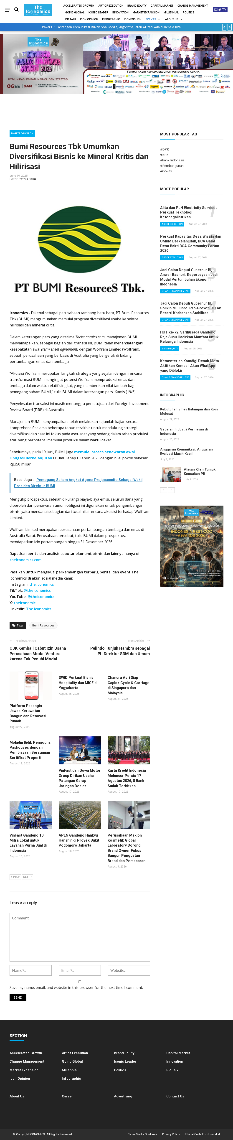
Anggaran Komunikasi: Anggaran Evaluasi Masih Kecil (186, 451)
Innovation (120, 12)
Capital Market (162, 5)
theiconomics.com (25, 559)
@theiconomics (37, 590)
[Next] (171, 490)
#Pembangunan (172, 165)
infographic (111, 19)
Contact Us (175, 1096)
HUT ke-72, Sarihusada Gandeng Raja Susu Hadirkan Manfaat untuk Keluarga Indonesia (189, 337)
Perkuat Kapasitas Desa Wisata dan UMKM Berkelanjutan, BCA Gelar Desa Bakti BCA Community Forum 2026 (190, 243)
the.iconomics (41, 584)
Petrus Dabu (27, 179)
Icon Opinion (89, 19)
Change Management (192, 5)
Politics (189, 12)
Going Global (74, 12)
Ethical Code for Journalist (202, 1134)
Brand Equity (137, 5)
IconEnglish (132, 19)
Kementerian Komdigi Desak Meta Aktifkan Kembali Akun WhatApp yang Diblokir (189, 366)
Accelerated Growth (78, 5)
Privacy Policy (171, 1134)
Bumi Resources (43, 625)
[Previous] (163, 490)
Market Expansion (146, 12)
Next (26, 876)
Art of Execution (110, 5)
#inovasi (166, 171)
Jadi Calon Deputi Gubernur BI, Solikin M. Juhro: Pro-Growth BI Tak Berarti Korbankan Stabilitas (190, 308)
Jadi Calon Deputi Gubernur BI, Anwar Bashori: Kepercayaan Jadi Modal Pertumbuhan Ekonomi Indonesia (189, 277)
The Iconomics (38, 608)
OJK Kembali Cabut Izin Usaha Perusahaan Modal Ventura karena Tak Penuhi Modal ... (38, 653)
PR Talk (70, 19)
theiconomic (24, 602)
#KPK (164, 155)
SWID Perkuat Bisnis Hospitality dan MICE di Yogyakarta (78, 682)
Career (67, 1096)
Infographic (71, 1078)
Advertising (123, 1096)
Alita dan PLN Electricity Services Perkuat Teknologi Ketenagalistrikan (189, 212)
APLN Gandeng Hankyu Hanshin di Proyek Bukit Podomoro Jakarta (79, 840)
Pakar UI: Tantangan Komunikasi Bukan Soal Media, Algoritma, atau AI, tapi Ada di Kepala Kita (111, 27)
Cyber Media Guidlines (142, 1134)
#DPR (164, 149)
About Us (171, 19)
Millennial (171, 12)
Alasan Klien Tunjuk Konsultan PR (199, 471)
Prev (16, 876)
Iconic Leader (98, 12)
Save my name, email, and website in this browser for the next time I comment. (76, 987)
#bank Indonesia (172, 160)
